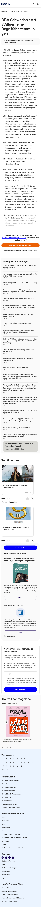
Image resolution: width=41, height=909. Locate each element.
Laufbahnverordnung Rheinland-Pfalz (16, 428)
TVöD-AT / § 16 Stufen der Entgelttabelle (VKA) (20, 283)
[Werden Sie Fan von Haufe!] (13, 857)
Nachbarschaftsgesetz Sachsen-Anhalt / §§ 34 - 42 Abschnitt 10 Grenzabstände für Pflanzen (20, 306)
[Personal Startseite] (6, 3)
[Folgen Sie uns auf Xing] (6, 857)
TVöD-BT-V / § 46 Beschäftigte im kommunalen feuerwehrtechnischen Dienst (20, 435)
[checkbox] (5, 679)
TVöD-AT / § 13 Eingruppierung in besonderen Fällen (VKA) (19, 350)
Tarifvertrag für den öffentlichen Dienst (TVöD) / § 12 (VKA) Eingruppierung (20, 275)
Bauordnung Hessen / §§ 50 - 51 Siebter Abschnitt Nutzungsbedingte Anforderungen (18, 420)
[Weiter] (32, 498)
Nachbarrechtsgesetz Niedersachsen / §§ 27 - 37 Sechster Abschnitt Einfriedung (19, 331)
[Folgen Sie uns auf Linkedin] (3, 857)
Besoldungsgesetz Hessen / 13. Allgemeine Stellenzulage (18, 359)
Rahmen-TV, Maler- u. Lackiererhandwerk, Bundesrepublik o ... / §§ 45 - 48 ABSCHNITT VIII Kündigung (20, 341)
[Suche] (33, 4)
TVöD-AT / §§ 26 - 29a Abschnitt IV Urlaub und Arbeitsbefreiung (19, 266)
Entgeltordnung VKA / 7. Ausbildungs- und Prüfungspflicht (18, 315)
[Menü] (14, 4)
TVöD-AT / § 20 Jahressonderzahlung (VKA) (18, 299)
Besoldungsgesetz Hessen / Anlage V (16, 367)
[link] (4, 11)
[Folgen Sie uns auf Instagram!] (9, 857)
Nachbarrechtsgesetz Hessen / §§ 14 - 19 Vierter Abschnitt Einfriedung (20, 411)
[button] (20, 245)
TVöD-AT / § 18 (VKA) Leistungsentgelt (17, 323)
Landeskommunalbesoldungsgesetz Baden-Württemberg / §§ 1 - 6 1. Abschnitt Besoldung (19, 291)
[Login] (38, 4)
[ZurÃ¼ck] (27, 498)
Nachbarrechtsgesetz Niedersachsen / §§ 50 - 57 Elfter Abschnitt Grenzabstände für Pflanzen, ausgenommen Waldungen (20, 376)
